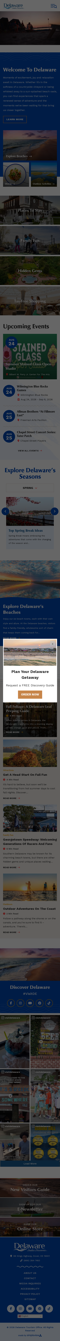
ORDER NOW (30, 694)
